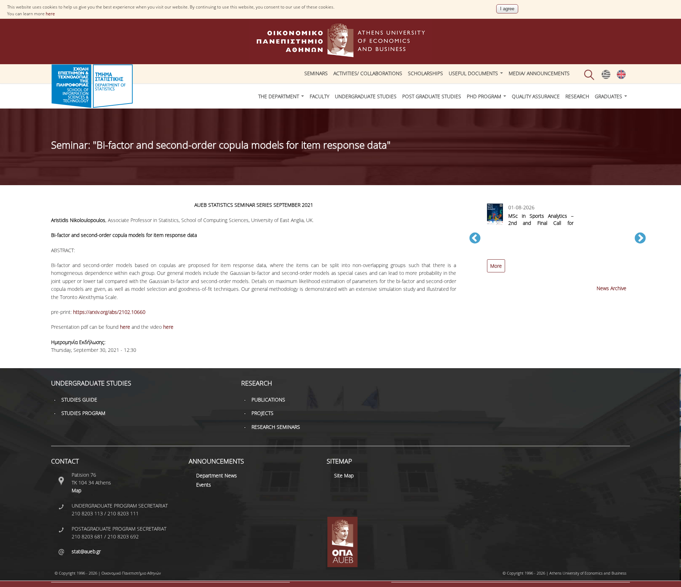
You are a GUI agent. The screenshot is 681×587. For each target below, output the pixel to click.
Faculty (319, 96)
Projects (262, 413)
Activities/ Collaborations (367, 73)
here (50, 14)
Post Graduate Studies (431, 96)
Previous (474, 238)
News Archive (611, 288)
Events (203, 484)
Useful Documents (474, 73)
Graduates (609, 96)
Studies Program (83, 413)
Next (640, 238)
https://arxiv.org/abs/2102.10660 (109, 312)
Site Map (344, 475)
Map (76, 490)
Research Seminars (275, 426)
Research (577, 96)
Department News (216, 475)
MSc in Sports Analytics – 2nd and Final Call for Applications (541, 222)
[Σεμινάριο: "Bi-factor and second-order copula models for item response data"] (606, 77)
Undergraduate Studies (366, 96)
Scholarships (425, 73)
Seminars (316, 73)
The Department (279, 96)
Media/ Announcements (539, 73)
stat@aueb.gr (86, 551)
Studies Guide (79, 399)
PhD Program (485, 96)
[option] (557, 242)
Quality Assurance (536, 96)
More (496, 265)
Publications (268, 399)
